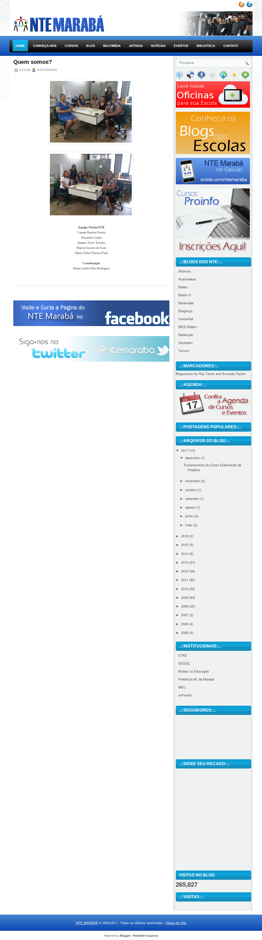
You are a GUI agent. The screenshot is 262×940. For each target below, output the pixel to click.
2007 (185, 614)
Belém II (184, 294)
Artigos (136, 45)
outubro (191, 489)
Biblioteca (205, 45)
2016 (185, 535)
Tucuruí (183, 350)
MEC (182, 687)
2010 (185, 588)
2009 (185, 597)
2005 (185, 632)
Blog (90, 45)
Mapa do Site (176, 922)
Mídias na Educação (193, 671)
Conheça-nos (45, 45)
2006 (185, 623)
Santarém (185, 342)
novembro (193, 480)
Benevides (186, 302)
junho (189, 515)
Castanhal (185, 318)
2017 (185, 450)
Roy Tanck (207, 373)
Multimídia (112, 45)
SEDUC (184, 663)
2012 (185, 571)
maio (189, 524)
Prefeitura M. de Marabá (196, 679)
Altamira (184, 271)
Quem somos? (32, 62)
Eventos (181, 45)
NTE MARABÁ (87, 922)
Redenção (185, 334)
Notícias (158, 45)
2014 (185, 553)
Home (20, 45)
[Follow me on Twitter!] (249, 6)
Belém (183, 287)
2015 (185, 544)
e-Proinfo (185, 695)
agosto (190, 507)
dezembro (193, 457)
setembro (192, 498)
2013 (185, 562)
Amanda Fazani (233, 373)
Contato (230, 45)
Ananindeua (187, 279)
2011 (185, 579)
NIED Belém (187, 326)
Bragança (185, 310)
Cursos (71, 45)
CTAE (182, 655)
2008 (185, 606)
